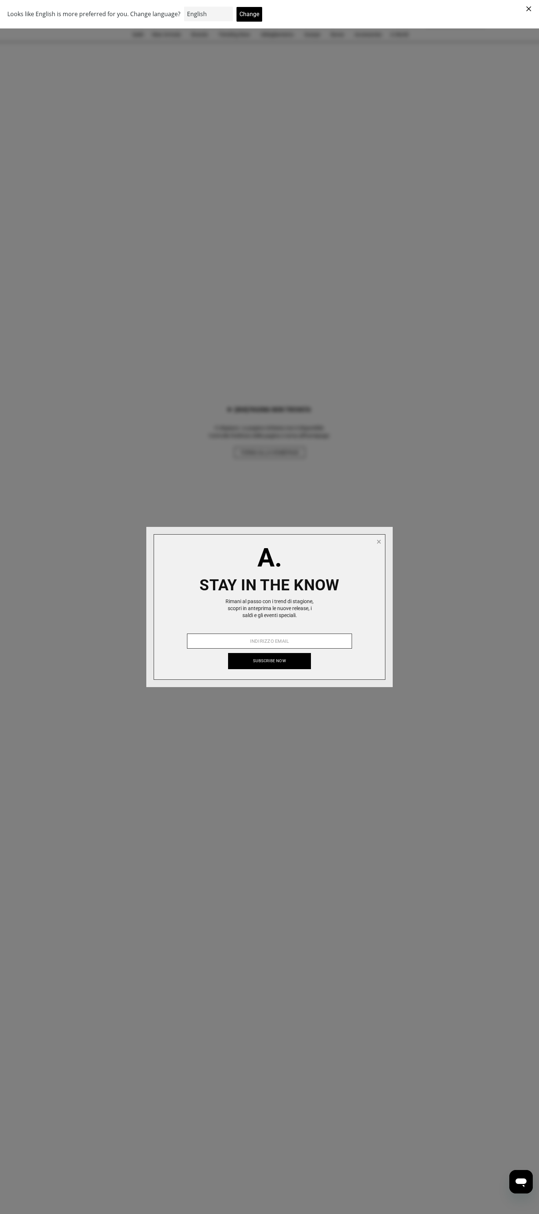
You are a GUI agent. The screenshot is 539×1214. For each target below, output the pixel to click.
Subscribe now (269, 661)
